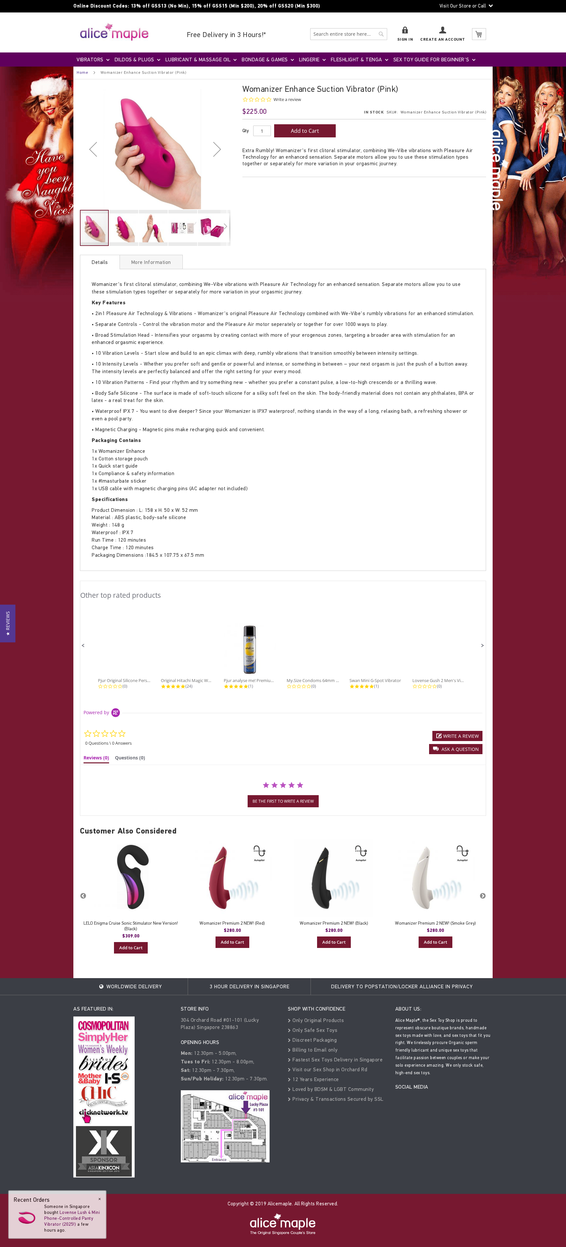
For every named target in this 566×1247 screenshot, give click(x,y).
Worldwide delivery (133, 986)
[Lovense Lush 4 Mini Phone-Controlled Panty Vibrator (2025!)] (27, 1216)
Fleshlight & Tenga (356, 59)
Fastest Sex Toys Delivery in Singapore (337, 1059)
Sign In (405, 39)
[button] (93, 149)
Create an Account (442, 39)
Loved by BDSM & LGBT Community (332, 1089)
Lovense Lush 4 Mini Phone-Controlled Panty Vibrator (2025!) (72, 1218)
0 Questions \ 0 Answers (108, 743)
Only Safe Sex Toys (314, 1030)
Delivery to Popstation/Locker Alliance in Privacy (402, 986)
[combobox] (348, 34)
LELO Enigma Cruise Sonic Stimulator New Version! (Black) (131, 926)
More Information (151, 262)
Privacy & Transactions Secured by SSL (337, 1099)
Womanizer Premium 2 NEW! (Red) (232, 923)
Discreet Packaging (314, 1040)
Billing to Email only (314, 1050)
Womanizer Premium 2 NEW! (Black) (334, 923)
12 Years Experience (315, 1079)
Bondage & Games (265, 59)
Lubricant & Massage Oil (198, 59)
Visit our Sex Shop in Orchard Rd (329, 1069)
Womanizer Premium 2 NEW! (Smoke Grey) (435, 923)
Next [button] (483, 896)
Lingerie (309, 59)
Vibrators (90, 59)
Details (100, 262)
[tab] (100, 262)
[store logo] (114, 31)
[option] (130, 896)
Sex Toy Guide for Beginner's (431, 59)
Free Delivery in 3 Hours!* (226, 34)
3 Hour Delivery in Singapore (250, 986)
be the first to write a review (283, 801)
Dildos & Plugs (134, 59)
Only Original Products (317, 1020)
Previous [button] (83, 896)
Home (82, 72)
